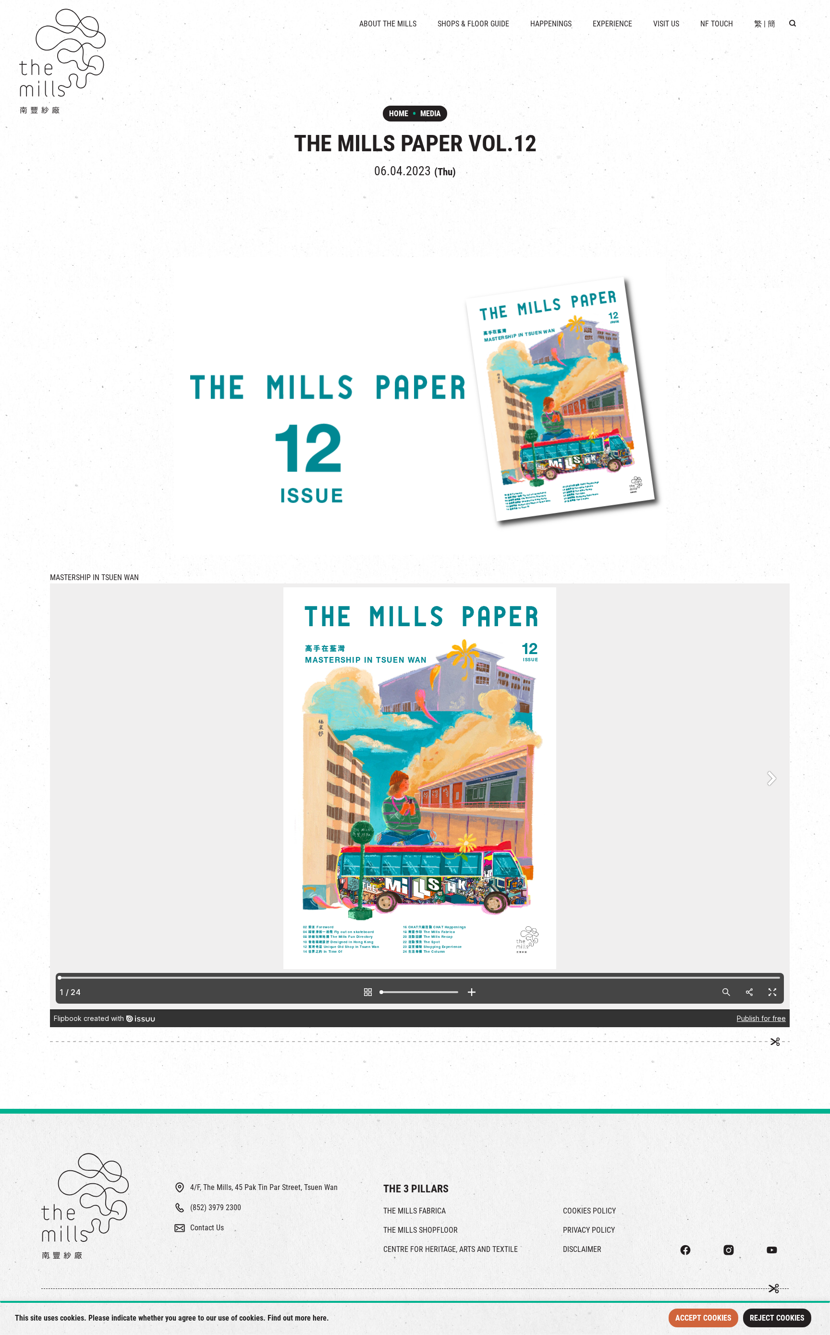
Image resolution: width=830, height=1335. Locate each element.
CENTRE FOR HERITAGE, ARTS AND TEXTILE (450, 1249)
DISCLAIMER (582, 1249)
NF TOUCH (716, 23)
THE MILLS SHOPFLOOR (420, 1230)
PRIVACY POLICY (589, 1230)
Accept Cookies (703, 1318)
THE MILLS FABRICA (414, 1210)
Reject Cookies (777, 1318)
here (320, 1318)
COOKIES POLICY (589, 1210)
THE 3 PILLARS (416, 1189)
